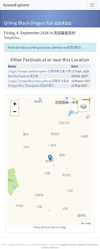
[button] (50, 157)
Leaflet (87, 223)
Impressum (82, 244)
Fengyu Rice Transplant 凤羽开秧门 (31, 85)
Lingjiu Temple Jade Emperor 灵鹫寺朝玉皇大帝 (39, 71)
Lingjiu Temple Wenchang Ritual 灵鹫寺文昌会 (38, 81)
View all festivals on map (50, 227)
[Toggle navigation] (92, 5)
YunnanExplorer (16, 4)
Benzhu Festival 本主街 (23, 76)
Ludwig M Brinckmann (68, 244)
